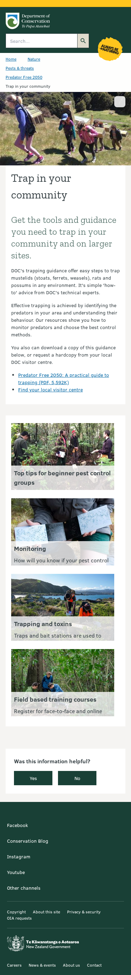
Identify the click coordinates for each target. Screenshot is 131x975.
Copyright (16, 911)
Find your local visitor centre (50, 389)
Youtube (16, 872)
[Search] (83, 40)
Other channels (24, 887)
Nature (34, 59)
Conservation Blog (27, 840)
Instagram (18, 856)
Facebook (17, 825)
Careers (14, 965)
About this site (46, 911)
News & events (42, 965)
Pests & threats (20, 68)
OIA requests (19, 918)
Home (11, 59)
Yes (33, 778)
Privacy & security (84, 911)
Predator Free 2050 (24, 77)
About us (71, 965)
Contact (94, 965)
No (77, 778)
